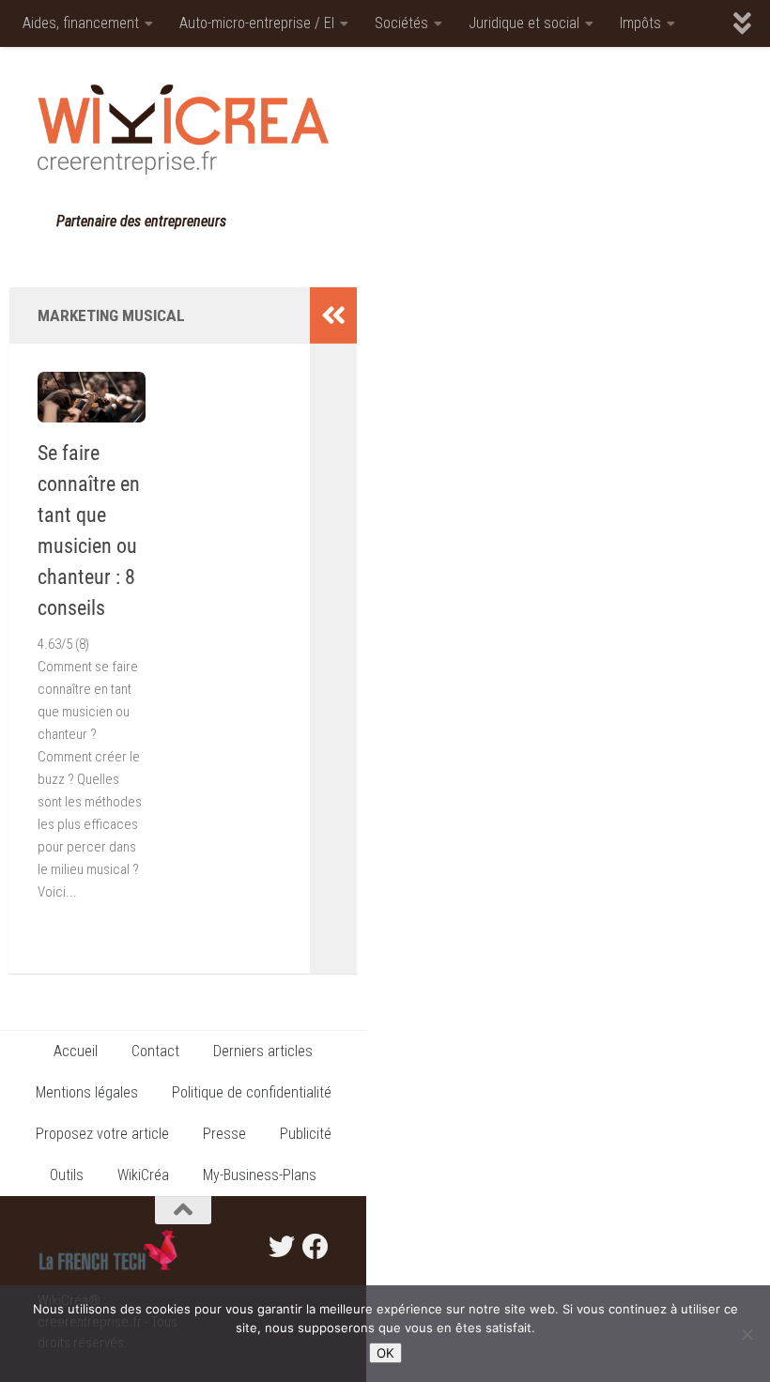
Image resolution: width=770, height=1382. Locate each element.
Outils (67, 1175)
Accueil (76, 1051)
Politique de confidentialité (251, 1092)
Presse (224, 1134)
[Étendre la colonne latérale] (333, 315)
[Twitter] (282, 1247)
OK (385, 1352)
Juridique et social (524, 23)
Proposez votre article (102, 1134)
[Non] (746, 1334)
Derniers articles (263, 1051)
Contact (155, 1051)
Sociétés (401, 23)
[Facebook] (315, 1247)
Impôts (640, 23)
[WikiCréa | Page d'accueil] (183, 129)
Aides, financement (81, 23)
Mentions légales (87, 1092)
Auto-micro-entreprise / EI (256, 23)
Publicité (305, 1134)
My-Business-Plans (259, 1175)
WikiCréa (143, 1175)
